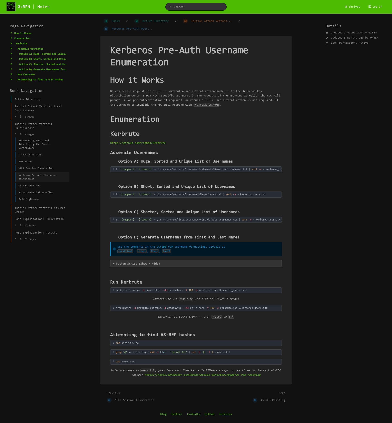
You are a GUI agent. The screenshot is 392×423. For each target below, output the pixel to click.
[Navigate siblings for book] (127, 21)
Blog (163, 414)
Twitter (177, 414)
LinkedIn (193, 414)
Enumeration (22, 38)
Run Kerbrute (26, 74)
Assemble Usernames (30, 48)
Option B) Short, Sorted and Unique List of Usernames (42, 58)
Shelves (354, 6)
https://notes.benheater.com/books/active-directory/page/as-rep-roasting (203, 374)
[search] (196, 7)
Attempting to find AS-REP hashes (40, 79)
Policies (225, 414)
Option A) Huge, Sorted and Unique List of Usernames (42, 53)
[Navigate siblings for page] (239, 21)
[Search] (170, 7)
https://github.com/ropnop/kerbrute (138, 143)
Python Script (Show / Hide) (138, 263)
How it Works (22, 33)
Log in (377, 6)
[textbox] (203, 169)
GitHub (209, 414)
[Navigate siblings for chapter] (175, 21)
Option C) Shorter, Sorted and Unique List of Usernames (42, 63)
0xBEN (373, 32)
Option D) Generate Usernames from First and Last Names (42, 69)
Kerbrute (21, 43)
